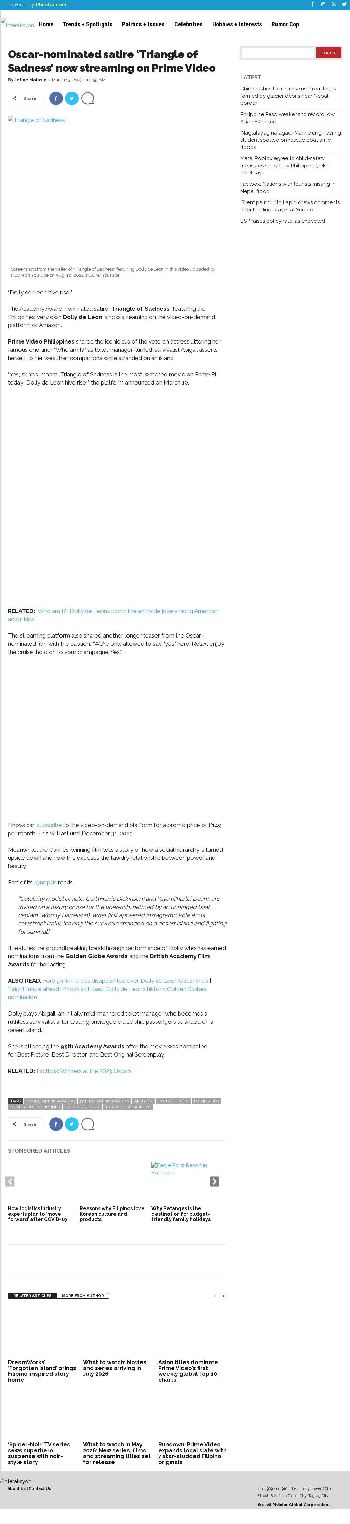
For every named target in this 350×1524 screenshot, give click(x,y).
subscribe (49, 825)
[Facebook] (313, 5)
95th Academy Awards (104, 1101)
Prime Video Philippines (35, 1107)
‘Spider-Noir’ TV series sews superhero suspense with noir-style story (39, 1453)
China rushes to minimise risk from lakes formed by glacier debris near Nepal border (288, 96)
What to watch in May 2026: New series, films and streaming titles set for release (117, 1453)
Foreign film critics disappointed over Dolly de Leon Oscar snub (126, 980)
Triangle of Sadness (127, 1107)
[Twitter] (344, 5)
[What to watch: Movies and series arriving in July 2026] (117, 1331)
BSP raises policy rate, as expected (282, 221)
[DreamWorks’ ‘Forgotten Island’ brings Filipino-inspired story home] (42, 1331)
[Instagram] (323, 5)
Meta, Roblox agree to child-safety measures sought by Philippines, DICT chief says (285, 165)
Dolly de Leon (173, 1101)
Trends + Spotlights (87, 24)
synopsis (45, 882)
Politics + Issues (143, 24)
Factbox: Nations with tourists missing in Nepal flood (288, 187)
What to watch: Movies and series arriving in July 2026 (114, 1368)
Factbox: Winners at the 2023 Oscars (84, 1070)
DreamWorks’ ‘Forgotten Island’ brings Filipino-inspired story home (42, 1371)
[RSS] (334, 5)
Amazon (143, 1101)
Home (46, 24)
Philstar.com (51, 5)
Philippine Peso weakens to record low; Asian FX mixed (288, 118)
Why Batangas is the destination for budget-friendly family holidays (181, 1214)
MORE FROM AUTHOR (83, 1296)
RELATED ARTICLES (32, 1296)
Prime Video (206, 1101)
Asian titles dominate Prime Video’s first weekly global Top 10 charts (188, 1371)
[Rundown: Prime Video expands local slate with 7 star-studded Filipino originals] (192, 1414)
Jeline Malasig (30, 79)
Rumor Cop (285, 24)
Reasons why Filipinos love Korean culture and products (112, 1214)
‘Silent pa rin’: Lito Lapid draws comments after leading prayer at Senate (290, 206)
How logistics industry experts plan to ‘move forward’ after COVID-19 (37, 1214)
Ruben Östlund (82, 1107)
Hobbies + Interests (237, 24)
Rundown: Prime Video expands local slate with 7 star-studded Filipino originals (192, 1453)
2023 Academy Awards (50, 1101)
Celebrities (188, 24)
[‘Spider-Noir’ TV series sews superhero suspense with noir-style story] (42, 1414)
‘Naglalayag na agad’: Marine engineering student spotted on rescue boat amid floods (290, 140)
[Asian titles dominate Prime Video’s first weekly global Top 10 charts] (192, 1331)
